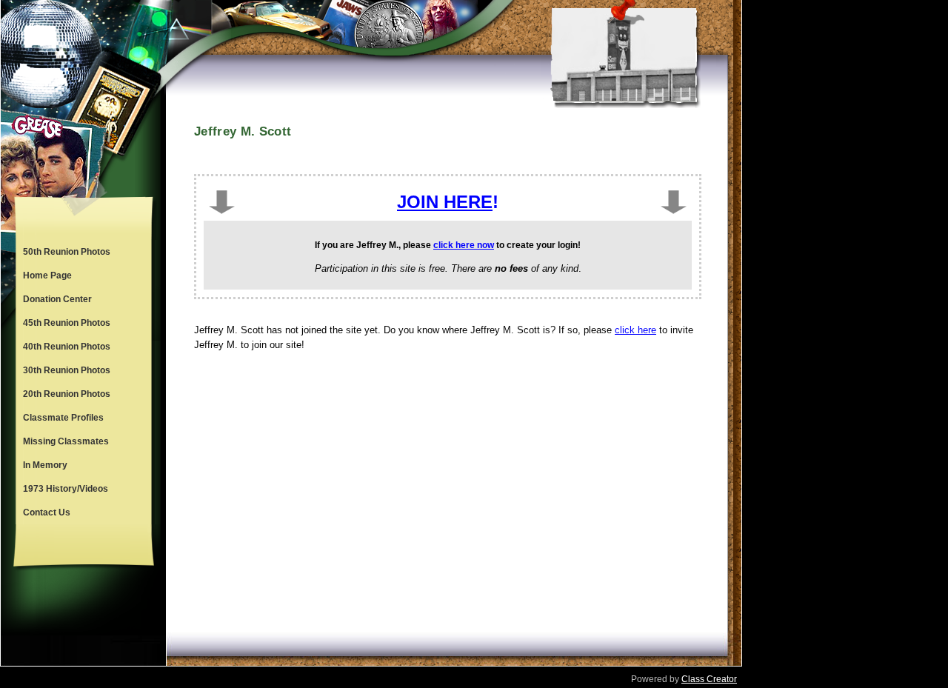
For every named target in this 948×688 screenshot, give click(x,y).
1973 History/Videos (65, 489)
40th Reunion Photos (66, 346)
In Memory (45, 465)
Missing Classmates (66, 441)
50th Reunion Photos (66, 252)
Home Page (47, 275)
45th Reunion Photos (66, 323)
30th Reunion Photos (66, 370)
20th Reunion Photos (66, 394)
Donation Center (57, 299)
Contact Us (46, 512)
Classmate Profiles (63, 418)
